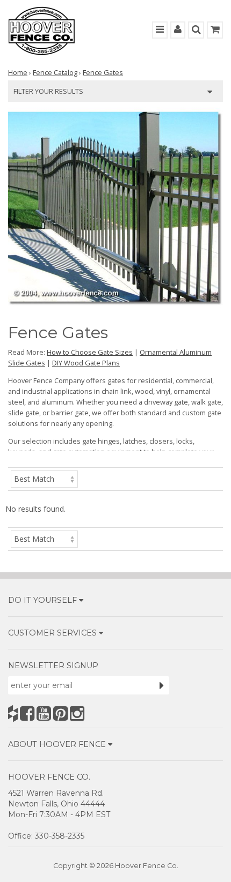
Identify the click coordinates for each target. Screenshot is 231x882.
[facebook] (27, 713)
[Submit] (161, 685)
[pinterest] (60, 713)
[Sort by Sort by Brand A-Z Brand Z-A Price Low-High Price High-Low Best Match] (44, 478)
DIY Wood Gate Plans (86, 363)
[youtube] (44, 713)
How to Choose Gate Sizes (90, 352)
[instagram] (77, 713)
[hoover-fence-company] (13, 713)
